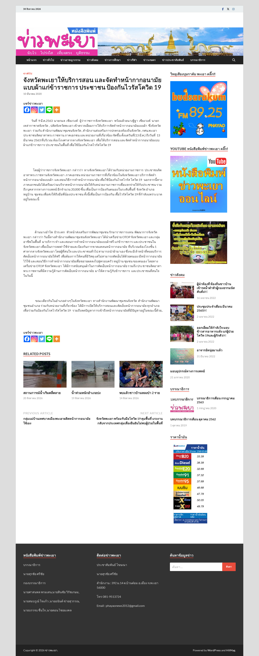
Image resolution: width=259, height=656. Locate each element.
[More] (56, 109)
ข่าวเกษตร (149, 59)
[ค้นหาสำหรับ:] (203, 567)
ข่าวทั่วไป (48, 59)
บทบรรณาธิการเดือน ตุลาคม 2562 (193, 419)
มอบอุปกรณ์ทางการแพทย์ (187, 371)
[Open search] (234, 60)
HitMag (230, 650)
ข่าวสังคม (92, 59)
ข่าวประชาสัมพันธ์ (173, 59)
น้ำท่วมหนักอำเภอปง (85, 393)
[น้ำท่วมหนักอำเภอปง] (93, 375)
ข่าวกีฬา (132, 59)
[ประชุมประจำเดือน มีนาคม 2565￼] (182, 307)
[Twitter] (228, 9)
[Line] (49, 109)
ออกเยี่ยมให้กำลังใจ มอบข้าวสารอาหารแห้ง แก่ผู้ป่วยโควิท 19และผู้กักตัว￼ (215, 331)
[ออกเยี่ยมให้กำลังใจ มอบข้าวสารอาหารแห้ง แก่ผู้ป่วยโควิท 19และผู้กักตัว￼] (182, 328)
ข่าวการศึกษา (113, 59)
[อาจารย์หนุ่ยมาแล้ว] (182, 350)
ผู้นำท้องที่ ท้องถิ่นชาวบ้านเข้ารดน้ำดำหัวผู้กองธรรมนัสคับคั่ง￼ (216, 288)
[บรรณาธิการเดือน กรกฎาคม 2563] (182, 398)
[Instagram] (233, 9)
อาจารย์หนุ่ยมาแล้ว (209, 350)
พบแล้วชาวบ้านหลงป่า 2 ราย (139, 393)
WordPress (214, 650)
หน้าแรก (31, 59)
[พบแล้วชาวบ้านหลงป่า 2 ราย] (141, 375)
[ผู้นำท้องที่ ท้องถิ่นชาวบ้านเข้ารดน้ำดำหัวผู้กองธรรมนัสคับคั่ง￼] (182, 284)
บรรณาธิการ (197, 59)
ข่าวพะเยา (51, 650)
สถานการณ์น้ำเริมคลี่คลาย (42, 393)
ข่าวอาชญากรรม (70, 59)
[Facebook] (223, 9)
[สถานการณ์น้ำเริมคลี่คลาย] (45, 375)
